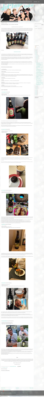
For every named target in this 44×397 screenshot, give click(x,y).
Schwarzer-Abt (4, 129)
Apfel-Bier (3, 224)
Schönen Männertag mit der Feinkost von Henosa (39, 80)
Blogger (27, 394)
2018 (36, 54)
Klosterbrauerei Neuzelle (17, 51)
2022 (36, 50)
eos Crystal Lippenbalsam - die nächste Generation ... (39, 64)
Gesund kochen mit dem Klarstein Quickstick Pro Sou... (39, 69)
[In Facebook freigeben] (19, 366)
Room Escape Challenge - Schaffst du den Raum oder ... (39, 72)
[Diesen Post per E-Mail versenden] (17, 366)
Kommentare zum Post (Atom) (7, 389)
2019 (36, 53)
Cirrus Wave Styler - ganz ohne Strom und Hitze (39, 63)
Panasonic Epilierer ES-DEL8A (39, 75)
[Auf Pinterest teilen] (20, 366)
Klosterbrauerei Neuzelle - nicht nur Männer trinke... (39, 84)
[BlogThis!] (18, 366)
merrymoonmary (22, 394)
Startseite (2, 21)
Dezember (37, 55)
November (37, 56)
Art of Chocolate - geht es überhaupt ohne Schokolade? (39, 82)
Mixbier (5, 367)
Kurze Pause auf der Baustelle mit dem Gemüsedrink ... (39, 78)
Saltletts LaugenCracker (38, 79)
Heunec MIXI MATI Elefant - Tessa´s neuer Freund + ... (39, 70)
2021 (36, 51)
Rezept (17, 157)
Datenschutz (16, 21)
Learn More (35, 1)
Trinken (6, 367)
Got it (39, 1)
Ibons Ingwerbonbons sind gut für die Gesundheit (39, 66)
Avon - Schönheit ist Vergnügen (39, 83)
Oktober (37, 57)
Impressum (12, 21)
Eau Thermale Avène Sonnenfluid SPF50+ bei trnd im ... (39, 74)
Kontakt (9, 21)
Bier (3, 367)
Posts (36, 46)
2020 (36, 52)
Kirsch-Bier (3, 190)
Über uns (6, 21)
